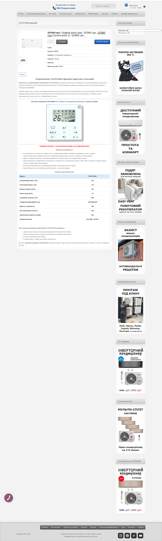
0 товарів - (136, 7)
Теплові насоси (65, 14)
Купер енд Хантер (91, 536)
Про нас (105, 14)
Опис (22, 74)
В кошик (61, 42)
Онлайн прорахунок (129, 14)
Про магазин (55, 527)
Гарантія (84, 527)
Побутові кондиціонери (36, 14)
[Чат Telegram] (81, 6)
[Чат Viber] (86, 6)
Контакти (131, 527)
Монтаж (93, 527)
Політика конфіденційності (108, 527)
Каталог (141, 527)
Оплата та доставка (70, 527)
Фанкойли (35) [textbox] (124, 33)
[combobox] (124, 33)
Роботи (115, 14)
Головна (45, 527)
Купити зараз (102, 42)
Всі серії (52, 14)
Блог (123, 527)
